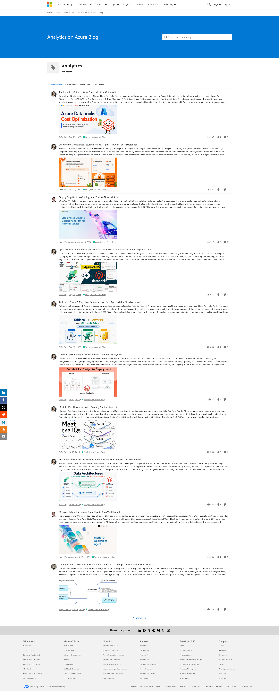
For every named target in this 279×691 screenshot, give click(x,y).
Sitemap (134, 686)
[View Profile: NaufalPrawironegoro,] (54, 199)
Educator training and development (114, 669)
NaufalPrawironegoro (68, 242)
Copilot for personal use (31, 664)
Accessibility (223, 673)
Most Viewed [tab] (98, 84)
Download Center (70, 650)
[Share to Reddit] (153, 630)
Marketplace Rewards (187, 673)
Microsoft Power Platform (148, 664)
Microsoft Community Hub (57, 12)
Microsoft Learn (185, 655)
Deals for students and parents (113, 673)
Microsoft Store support (72, 655)
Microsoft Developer (187, 650)
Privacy (158, 686)
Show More (141, 617)
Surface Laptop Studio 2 (31, 655)
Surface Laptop (28, 650)
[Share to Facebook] (144, 630)
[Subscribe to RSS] (163, 630)
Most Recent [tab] (56, 84)
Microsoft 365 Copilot (147, 673)
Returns (66, 659)
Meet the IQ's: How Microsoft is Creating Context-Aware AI (88, 407)
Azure (80, 12)
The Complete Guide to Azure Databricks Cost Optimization (88, 92)
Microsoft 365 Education (111, 659)
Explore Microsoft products (32, 673)
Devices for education (110, 650)
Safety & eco (208, 686)
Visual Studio (184, 678)
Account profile (69, 645)
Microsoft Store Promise (72, 673)
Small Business (145, 678)
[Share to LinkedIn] (139, 630)
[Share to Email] (168, 630)
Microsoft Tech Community (189, 664)
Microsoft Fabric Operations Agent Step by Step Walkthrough (89, 511)
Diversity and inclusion (227, 669)
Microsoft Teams (145, 669)
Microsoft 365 (144, 659)
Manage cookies (170, 686)
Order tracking (69, 664)
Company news (224, 655)
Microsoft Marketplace (188, 669)
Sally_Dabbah (65, 609)
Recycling (219, 686)
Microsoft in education (110, 645)
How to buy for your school (111, 664)
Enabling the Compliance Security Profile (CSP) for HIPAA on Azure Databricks (98, 144)
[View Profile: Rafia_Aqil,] (54, 94)
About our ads (231, 686)
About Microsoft (224, 650)
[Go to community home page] (49, 4)
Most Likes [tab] (85, 84)
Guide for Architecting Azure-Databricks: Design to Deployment (90, 354)
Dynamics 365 (144, 655)
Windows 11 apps (29, 678)
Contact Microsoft (146, 686)
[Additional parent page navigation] (72, 12)
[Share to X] (149, 630)
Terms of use (184, 686)
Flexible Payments (70, 678)
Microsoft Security (146, 650)
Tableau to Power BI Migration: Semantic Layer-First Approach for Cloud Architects (100, 302)
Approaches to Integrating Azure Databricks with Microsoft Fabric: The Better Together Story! (105, 249)
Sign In (227, 4)
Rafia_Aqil (63, 137)
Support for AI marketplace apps (191, 659)
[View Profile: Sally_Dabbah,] (54, 567)
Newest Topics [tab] (71, 84)
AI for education (108, 678)
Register (217, 4)
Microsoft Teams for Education (113, 655)
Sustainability (223, 678)
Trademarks (196, 686)
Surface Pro (27, 645)
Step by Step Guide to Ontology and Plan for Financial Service (90, 197)
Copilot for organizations (32, 659)
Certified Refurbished (71, 669)
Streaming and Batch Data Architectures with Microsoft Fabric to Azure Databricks (100, 459)
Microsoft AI (144, 645)
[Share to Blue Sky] (158, 630)
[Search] (209, 4)
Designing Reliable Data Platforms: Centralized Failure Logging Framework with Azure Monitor (106, 564)
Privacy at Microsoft (226, 659)
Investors (222, 664)
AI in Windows (28, 669)
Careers (221, 645)
